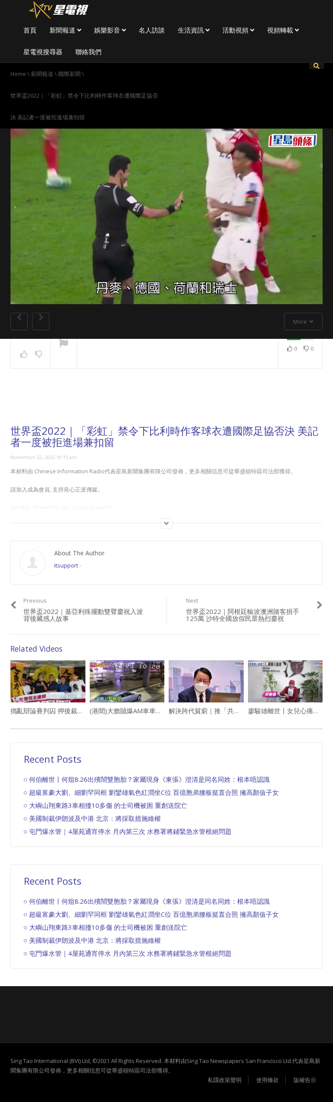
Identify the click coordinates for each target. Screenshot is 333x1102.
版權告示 (305, 1080)
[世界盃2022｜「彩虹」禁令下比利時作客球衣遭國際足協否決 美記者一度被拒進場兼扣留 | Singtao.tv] (58, 9)
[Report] (63, 344)
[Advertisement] (166, 403)
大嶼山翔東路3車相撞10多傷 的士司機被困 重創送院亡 (108, 805)
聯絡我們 (88, 51)
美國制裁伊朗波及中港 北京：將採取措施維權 (95, 818)
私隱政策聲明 (225, 1080)
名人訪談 (152, 30)
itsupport (66, 565)
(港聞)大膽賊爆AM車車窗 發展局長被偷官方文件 (159, 710)
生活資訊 (192, 30)
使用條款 (267, 1080)
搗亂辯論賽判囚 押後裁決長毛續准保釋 (66, 710)
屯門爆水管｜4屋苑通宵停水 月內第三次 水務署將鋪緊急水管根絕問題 (130, 831)
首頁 (29, 30)
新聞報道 (63, 30)
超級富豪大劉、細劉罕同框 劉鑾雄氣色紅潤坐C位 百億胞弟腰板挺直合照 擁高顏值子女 (154, 792)
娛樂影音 (108, 30)
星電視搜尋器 (42, 51)
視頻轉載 (281, 30)
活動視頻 (236, 30)
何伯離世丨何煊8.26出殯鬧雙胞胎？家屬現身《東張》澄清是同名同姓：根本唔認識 (149, 779)
